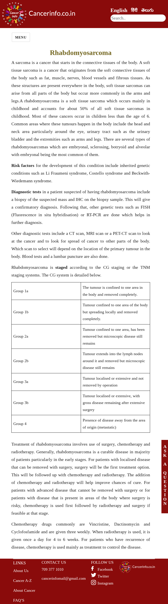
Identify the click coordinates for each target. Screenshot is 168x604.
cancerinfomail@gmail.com (64, 578)
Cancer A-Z (22, 580)
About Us (20, 571)
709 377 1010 (52, 569)
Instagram (105, 583)
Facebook (105, 569)
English (118, 10)
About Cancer (24, 590)
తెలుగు (147, 10)
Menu (21, 37)
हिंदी (134, 10)
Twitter (103, 576)
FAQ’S (18, 600)
